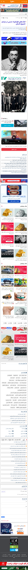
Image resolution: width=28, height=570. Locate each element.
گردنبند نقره (12, 378)
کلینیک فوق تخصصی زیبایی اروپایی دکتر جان (18, 392)
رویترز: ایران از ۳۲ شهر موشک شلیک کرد (19, 478)
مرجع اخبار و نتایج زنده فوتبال (13, 382)
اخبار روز (18, 554)
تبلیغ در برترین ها (17, 556)
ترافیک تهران (23, 433)
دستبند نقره (18, 378)
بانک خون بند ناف (14, 405)
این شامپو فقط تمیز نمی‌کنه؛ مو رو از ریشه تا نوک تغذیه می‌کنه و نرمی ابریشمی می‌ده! (14, 168)
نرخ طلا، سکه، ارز (9, 428)
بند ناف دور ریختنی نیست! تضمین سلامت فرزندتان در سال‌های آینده (14, 171)
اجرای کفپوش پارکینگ (22, 405)
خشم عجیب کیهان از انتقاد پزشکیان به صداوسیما (18, 452)
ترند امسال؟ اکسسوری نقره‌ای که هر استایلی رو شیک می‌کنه (16, 165)
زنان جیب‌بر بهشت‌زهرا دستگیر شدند (20, 459)
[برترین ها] (12, 2)
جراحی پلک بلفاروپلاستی (22, 390)
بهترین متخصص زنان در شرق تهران (20, 402)
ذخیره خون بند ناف (23, 397)
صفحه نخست (23, 554)
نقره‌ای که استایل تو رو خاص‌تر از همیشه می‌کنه (18, 161)
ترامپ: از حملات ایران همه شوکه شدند (20, 442)
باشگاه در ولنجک (10, 387)
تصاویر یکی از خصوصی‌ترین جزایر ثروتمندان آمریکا (18, 448)
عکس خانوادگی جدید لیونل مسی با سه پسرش (18, 446)
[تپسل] (1, 118)
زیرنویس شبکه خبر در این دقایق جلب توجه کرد (18, 480)
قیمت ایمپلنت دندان (22, 375)
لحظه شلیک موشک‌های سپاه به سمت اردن (18, 456)
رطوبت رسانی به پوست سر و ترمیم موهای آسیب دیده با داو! (15, 166)
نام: (26, 501)
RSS (14, 557)
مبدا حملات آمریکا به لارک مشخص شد (20, 469)
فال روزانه (10, 433)
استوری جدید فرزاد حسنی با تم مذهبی (18, 420)
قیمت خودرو (23, 431)
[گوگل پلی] (14, 543)
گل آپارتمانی (17, 387)
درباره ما (9, 554)
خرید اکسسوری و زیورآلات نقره (21, 380)
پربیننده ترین (10, 440)
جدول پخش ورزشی (8, 436)
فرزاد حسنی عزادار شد (21, 414)
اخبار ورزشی (14, 554)
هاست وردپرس (8, 400)
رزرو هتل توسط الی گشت (21, 385)
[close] (1, 561)
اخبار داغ (16, 439)
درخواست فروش (7, 125)
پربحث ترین (3, 440)
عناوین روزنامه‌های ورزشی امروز (20, 463)
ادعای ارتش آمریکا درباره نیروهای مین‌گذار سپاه (18, 454)
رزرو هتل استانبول (5, 385)
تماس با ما (5, 554)
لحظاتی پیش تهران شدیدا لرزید (21, 444)
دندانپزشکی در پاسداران (22, 400)
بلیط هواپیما (15, 375)
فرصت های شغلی (24, 556)
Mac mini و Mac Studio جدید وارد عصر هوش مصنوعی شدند (15, 163)
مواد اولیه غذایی (13, 385)
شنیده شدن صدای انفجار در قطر (21, 482)
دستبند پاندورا (11, 380)
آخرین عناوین (24, 440)
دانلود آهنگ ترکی (9, 402)
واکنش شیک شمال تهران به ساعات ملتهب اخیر (18, 476)
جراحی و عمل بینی (6, 405)
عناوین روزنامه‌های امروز (21, 465)
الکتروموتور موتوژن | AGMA (21, 407)
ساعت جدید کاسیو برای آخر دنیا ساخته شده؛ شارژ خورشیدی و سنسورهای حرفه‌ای (15, 158)
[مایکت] (14, 550)
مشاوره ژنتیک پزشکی (10, 395)
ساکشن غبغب (24, 378)
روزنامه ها (23, 428)
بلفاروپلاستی (10, 375)
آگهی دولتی (11, 556)
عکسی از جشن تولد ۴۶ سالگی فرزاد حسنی (18, 422)
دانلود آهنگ (4, 382)
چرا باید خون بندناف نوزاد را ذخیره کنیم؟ (19, 160)
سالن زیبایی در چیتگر (14, 397)
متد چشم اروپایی (23, 387)
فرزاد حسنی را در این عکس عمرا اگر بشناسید (17, 416)
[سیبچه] (14, 540)
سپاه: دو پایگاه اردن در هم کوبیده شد (20, 467)
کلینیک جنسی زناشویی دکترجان (20, 395)
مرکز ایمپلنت (12, 407)
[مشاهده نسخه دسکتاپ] (2, 1)
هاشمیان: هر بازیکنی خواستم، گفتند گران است (18, 450)
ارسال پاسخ (3, 491)
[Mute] (17, 126)
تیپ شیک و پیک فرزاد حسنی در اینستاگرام (17, 418)
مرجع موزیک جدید (23, 382)
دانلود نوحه (15, 400)
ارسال (3, 516)
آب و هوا (10, 431)
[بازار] (14, 547)
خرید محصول (14, 149)
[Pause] (15, 126)
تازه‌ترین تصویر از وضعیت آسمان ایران (19, 471)
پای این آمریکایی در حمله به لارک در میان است (18, 461)
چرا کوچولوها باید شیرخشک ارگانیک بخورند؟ (18, 172)
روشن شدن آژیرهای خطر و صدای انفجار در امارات (18, 474)
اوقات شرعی (23, 436)
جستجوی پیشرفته (5, 556)
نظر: (26, 506)
